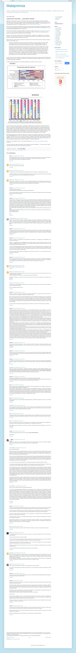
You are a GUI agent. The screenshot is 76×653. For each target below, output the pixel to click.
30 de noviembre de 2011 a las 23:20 (19, 439)
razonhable (11, 367)
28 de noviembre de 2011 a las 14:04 (19, 257)
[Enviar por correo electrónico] (20, 148)
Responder (11, 167)
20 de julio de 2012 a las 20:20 (18, 605)
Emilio (10, 179)
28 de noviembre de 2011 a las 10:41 (18, 170)
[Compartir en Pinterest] (24, 148)
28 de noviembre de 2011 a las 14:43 (19, 308)
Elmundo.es (34, 24)
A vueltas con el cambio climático (61, 54)
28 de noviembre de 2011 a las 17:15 (19, 367)
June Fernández (12, 447)
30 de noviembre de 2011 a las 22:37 (19, 431)
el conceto (57, 32)
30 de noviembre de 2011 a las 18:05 (17, 413)
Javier (10, 164)
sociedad (57, 44)
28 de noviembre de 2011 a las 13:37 (22, 218)
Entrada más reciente (10, 637)
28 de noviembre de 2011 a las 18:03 (19, 376)
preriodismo (57, 41)
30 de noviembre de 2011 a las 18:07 (17, 420)
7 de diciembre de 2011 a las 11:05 (18, 532)
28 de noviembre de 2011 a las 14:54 (19, 350)
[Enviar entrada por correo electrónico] (18, 148)
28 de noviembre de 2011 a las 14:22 (18, 271)
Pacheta (10, 564)
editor (59, 18)
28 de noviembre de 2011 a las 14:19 (18, 265)
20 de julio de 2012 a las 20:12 (18, 580)
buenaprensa (58, 29)
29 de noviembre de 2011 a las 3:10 (19, 405)
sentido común (58, 43)
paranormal (11, 405)
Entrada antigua (48, 637)
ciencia (57, 30)
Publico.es (39, 24)
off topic (57, 38)
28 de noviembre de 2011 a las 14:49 (19, 342)
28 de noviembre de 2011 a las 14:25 (19, 292)
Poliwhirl (10, 532)
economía (57, 31)
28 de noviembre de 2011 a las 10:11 (18, 164)
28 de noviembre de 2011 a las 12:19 (19, 198)
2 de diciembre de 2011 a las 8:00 (18, 506)
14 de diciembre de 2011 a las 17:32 (19, 573)
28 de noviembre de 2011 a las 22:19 (18, 398)
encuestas (57, 35)
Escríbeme (57, 19)
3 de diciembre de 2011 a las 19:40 (17, 526)
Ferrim (10, 170)
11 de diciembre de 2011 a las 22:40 (19, 552)
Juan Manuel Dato (12, 218)
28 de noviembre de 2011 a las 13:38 (19, 228)
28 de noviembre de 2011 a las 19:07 (18, 384)
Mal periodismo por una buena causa (62, 49)
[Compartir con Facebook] (23, 148)
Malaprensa (16, 6)
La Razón (28, 24)
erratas (57, 36)
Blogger (44, 645)
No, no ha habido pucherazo (60, 57)
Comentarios (58, 70)
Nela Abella (11, 552)
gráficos (57, 37)
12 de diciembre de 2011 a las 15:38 (18, 564)
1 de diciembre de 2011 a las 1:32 (20, 447)
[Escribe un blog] (21, 148)
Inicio (30, 637)
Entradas (57, 68)
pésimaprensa (58, 42)
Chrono (10, 265)
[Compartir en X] (22, 148)
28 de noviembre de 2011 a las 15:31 (19, 359)
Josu (10, 439)
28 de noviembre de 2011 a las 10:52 (18, 179)
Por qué (57, 16)
